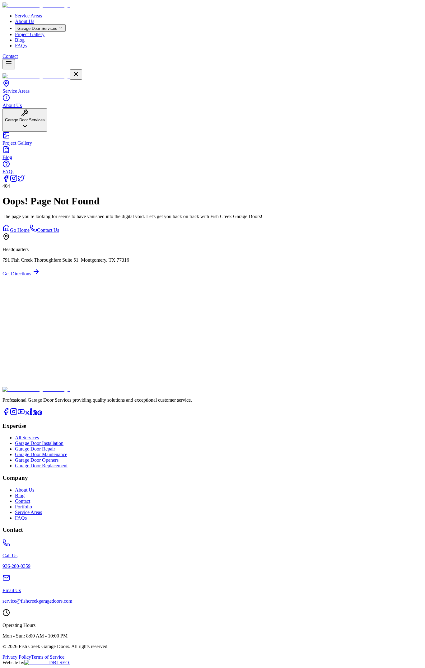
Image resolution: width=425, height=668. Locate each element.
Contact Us (48, 230)
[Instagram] (13, 180)
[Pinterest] (39, 413)
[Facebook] (6, 180)
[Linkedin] (33, 413)
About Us (24, 21)
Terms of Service (47, 657)
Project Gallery (29, 34)
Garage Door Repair (35, 448)
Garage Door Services (37, 28)
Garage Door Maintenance (41, 454)
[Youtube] (21, 413)
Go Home (20, 230)
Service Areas (28, 15)
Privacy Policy (16, 657)
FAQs (21, 45)
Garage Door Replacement (41, 465)
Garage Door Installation (39, 443)
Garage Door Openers (36, 460)
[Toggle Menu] (8, 64)
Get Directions (17, 273)
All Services (27, 437)
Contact (10, 56)
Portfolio (23, 506)
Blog (20, 40)
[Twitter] (21, 180)
